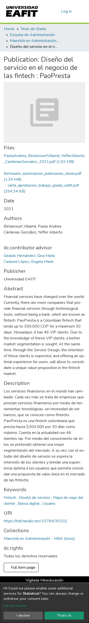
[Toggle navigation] (82, 11)
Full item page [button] (22, 567)
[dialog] (44, 603)
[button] (56, 11)
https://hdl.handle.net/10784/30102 (35, 521)
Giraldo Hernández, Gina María (29, 255)
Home (9, 29)
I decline (23, 615)
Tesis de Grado (33, 29)
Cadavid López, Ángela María (28, 261)
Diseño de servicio (35, 497)
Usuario (48, 503)
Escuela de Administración (32, 35)
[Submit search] (49, 11)
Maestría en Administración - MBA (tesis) (34, 40)
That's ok (64, 615)
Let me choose (14, 605)
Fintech (10, 497)
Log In (66, 11)
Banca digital (29, 503)
